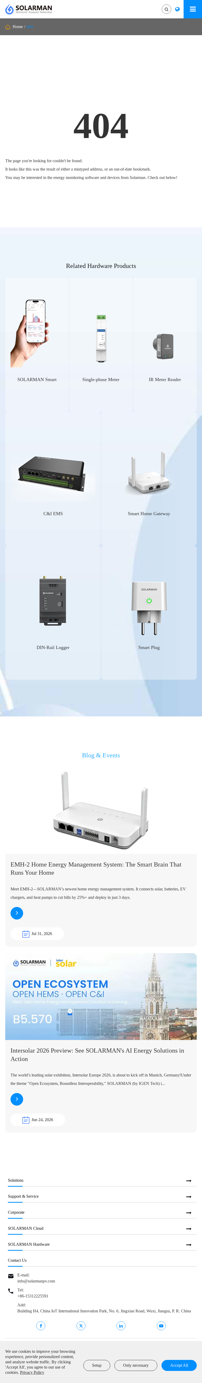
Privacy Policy (32, 1372)
